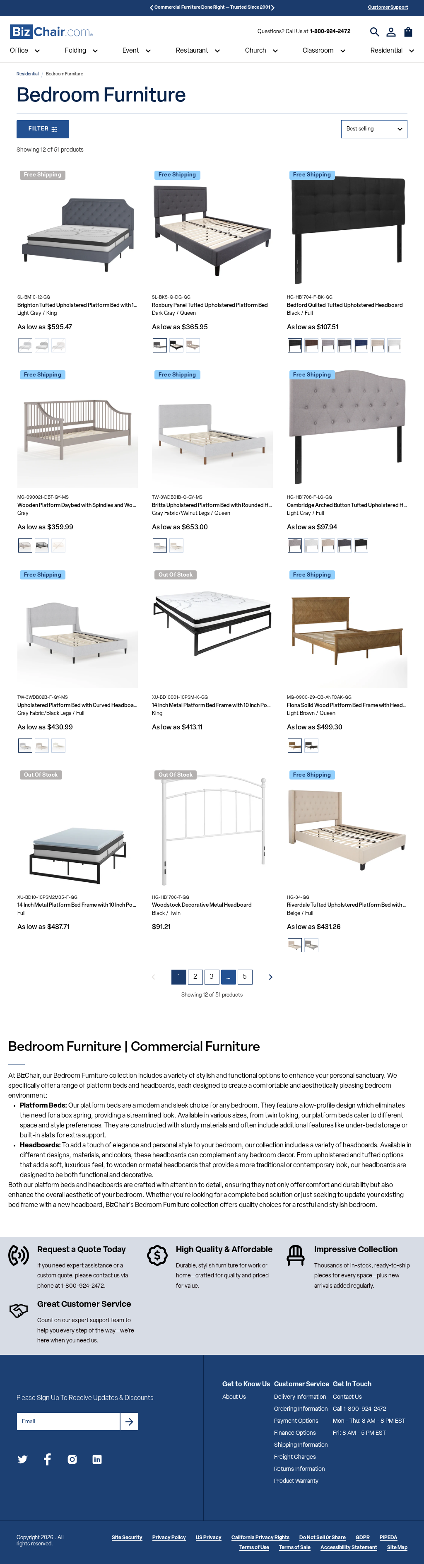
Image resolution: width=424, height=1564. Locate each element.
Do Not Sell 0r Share (322, 1537)
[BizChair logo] (51, 31)
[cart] (408, 36)
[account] (391, 32)
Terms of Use (254, 1547)
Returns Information (299, 1469)
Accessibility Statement (348, 1547)
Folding (75, 51)
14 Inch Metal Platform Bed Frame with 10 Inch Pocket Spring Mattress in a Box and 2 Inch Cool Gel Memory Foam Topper (77, 905)
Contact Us (347, 1397)
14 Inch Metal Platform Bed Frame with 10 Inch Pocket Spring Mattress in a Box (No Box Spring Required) (212, 705)
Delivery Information (300, 1397)
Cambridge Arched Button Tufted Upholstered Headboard (347, 505)
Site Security (127, 1537)
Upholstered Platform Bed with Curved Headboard (77, 705)
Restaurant (192, 51)
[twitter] (23, 1461)
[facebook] (47, 1461)
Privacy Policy (169, 1537)
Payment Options (296, 1421)
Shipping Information (301, 1445)
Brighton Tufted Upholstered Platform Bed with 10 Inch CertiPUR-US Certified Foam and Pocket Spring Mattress (77, 305)
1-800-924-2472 (330, 31)
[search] (375, 32)
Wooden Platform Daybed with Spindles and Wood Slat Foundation (77, 505)
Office (19, 51)
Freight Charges (295, 1457)
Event (131, 51)
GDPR (363, 1537)
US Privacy (209, 1537)
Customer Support (388, 7)
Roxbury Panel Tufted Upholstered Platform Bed (210, 305)
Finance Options (295, 1433)
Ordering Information (301, 1409)
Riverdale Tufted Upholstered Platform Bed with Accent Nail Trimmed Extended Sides (347, 905)
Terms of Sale (295, 1547)
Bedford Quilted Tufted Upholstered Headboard (345, 305)
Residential (386, 51)
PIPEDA (389, 1537)
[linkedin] (97, 1461)
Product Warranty (296, 1481)
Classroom (318, 51)
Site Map (397, 1547)
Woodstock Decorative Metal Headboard (202, 905)
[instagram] (72, 1461)
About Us (234, 1397)
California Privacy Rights (260, 1537)
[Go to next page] (271, 977)
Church (255, 51)
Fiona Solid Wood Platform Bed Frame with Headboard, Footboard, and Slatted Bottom (347, 705)
